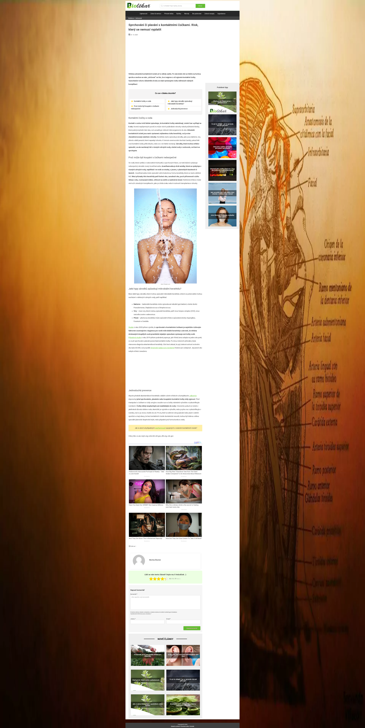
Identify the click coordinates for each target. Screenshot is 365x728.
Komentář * (133, 594)
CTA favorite (184, 509)
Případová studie (135, 338)
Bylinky (178, 14)
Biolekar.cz (131, 18)
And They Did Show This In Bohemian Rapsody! (145, 538)
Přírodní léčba (168, 14)
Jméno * (133, 619)
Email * (168, 619)
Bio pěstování (196, 14)
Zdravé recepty (209, 14)
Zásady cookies (175, 726)
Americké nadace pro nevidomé (163, 348)
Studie (131, 327)
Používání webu (185, 726)
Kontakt (192, 726)
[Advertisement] (165, 53)
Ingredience (221, 14)
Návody (186, 14)
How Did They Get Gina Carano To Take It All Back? (184, 538)
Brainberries (147, 476)
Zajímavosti (143, 14)
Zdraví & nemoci (155, 14)
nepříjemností (160, 428)
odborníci (193, 396)
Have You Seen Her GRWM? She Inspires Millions (146, 505)
